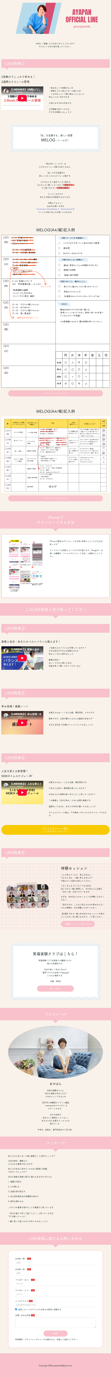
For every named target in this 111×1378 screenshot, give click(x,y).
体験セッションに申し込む (78, 924)
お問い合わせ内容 (22, 1315)
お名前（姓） (21, 1259)
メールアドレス (21, 1301)
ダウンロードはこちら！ (55, 393)
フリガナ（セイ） (22, 1280)
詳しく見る (55, 988)
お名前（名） (21, 1269)
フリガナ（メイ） (22, 1290)
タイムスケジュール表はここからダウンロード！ (55, 830)
